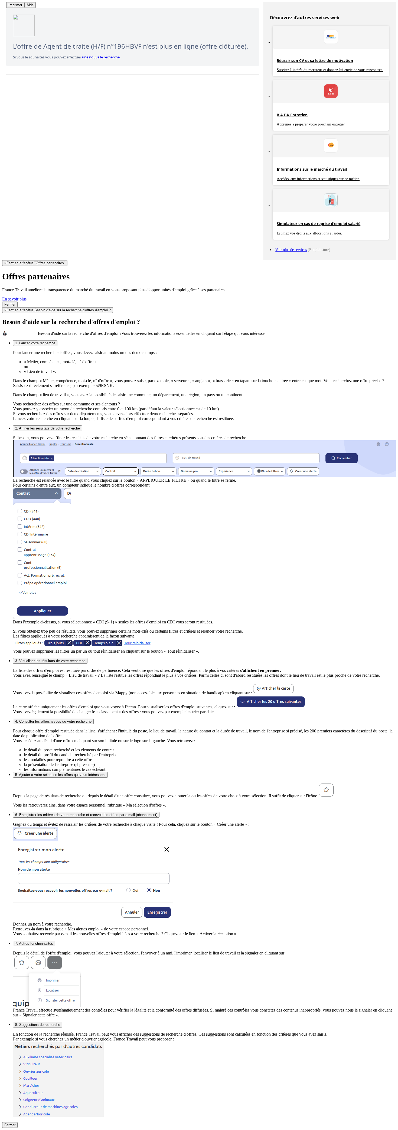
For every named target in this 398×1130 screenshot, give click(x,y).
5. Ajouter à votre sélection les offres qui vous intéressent (60, 775)
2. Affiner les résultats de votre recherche (47, 428)
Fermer (9, 304)
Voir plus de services (291, 250)
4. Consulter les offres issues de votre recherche (53, 721)
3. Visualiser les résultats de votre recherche (50, 661)
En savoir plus (14, 299)
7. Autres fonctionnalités (34, 943)
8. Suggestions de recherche (37, 1025)
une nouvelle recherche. (101, 57)
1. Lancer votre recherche (35, 343)
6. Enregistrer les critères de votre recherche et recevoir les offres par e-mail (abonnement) (86, 815)
